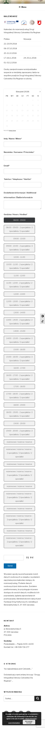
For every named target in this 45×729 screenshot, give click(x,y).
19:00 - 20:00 (19, 423)
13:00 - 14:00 (19, 312)
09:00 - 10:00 (19, 239)
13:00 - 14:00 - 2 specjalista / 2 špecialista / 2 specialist (19, 322)
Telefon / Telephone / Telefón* (17, 179)
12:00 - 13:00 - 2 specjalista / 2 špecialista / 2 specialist (19, 303)
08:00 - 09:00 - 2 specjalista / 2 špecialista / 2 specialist (19, 229)
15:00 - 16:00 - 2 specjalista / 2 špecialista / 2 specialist (19, 359)
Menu (23, 7)
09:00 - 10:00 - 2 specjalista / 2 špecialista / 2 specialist (19, 248)
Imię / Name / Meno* (13, 139)
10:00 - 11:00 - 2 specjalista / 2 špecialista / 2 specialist (19, 266)
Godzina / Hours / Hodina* (15, 214)
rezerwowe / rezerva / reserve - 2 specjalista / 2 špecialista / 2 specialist (19, 453)
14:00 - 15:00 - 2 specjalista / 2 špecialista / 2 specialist (19, 340)
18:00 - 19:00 (19, 405)
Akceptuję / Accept (29, 722)
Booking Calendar (12, 130)
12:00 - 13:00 (19, 294)
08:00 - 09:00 (19, 220)
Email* (7, 166)
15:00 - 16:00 (19, 349)
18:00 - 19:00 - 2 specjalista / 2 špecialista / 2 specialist (19, 414)
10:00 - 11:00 (19, 257)
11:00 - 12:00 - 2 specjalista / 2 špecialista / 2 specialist (19, 285)
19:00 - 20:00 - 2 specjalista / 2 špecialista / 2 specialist (19, 433)
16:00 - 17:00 (19, 368)
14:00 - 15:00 (19, 331)
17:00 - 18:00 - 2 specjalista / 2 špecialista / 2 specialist (19, 396)
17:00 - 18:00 (19, 386)
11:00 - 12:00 (19, 276)
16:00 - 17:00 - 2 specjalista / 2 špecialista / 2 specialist (19, 377)
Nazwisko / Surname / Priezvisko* (19, 152)
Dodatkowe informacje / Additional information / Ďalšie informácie (20, 195)
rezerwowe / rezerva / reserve (19, 442)
